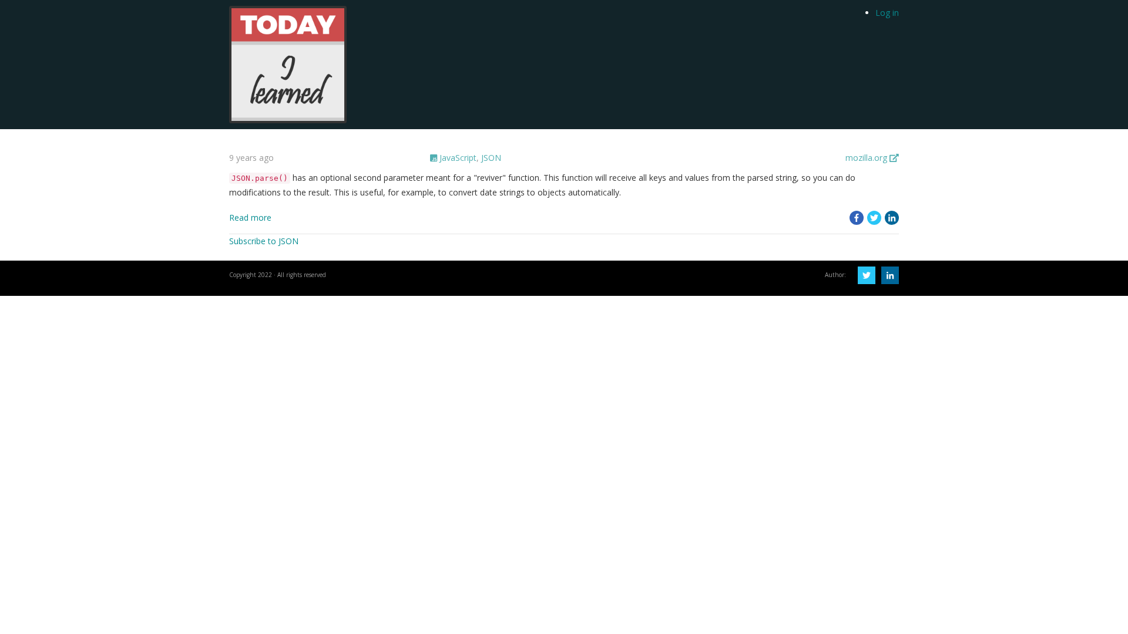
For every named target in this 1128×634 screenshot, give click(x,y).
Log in (887, 12)
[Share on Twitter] (874, 218)
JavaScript (456, 157)
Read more (250, 217)
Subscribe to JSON (263, 241)
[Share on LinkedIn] (892, 218)
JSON (491, 157)
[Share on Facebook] (857, 218)
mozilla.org (867, 157)
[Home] (288, 63)
